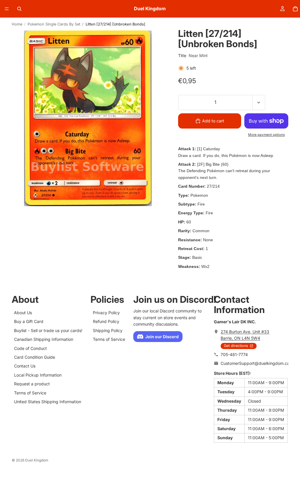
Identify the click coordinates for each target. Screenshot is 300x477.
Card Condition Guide (34, 357)
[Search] (19, 8)
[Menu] (6, 9)
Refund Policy (106, 321)
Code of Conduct (30, 348)
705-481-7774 (234, 354)
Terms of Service (30, 392)
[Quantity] (259, 102)
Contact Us (24, 365)
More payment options (266, 135)
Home (17, 24)
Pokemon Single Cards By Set (54, 24)
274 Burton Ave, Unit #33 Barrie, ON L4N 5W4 (245, 335)
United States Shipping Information (47, 401)
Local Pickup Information (38, 374)
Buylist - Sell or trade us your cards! (48, 330)
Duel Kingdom (36, 460)
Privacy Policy (106, 312)
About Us (23, 312)
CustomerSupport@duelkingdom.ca (255, 363)
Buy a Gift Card (28, 321)
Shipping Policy (107, 330)
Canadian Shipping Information (43, 339)
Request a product (32, 383)
